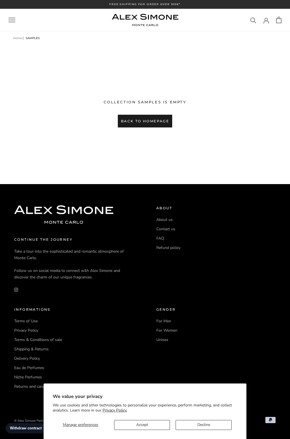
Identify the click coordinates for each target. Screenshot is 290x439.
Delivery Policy (27, 358)
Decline (203, 424)
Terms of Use (26, 321)
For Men (163, 321)
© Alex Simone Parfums (31, 421)
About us (164, 219)
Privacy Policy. (115, 410)
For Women (166, 330)
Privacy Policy (26, 330)
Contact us (165, 229)
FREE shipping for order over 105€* (144, 4)
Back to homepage (145, 121)
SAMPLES (33, 38)
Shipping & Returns (31, 349)
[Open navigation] (11, 20)
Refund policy (168, 247)
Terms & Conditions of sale (38, 339)
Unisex (162, 339)
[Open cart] (279, 20)
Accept (142, 424)
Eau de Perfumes (29, 367)
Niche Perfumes (28, 377)
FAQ (160, 238)
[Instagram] (16, 289)
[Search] (253, 20)
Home (17, 38)
